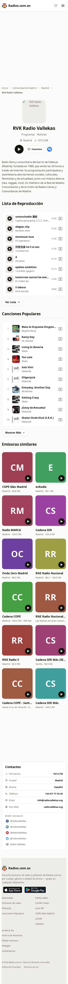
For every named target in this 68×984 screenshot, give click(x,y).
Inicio (5, 87)
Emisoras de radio (11, 902)
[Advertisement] (34, 49)
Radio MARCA (11, 530)
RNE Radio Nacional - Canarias (51, 616)
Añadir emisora (10, 940)
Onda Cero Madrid (15, 573)
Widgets (6, 945)
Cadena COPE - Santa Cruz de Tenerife (17, 703)
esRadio (41, 487)
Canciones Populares (13, 913)
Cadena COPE (11, 616)
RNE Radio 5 (10, 660)
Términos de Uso (31, 967)
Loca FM (39, 908)
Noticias (42, 134)
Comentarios (8, 950)
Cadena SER (44, 530)
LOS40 (38, 918)
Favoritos (37, 149)
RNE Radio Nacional (49, 573)
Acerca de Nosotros (12, 935)
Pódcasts (6, 908)
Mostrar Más (13, 432)
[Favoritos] (56, 5)
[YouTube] (60, 218)
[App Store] (12, 890)
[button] (17, 467)
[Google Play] (35, 890)
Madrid (45, 87)
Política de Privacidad (11, 967)
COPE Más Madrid (14, 487)
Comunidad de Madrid (24, 87)
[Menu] (63, 6)
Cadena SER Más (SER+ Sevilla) (51, 660)
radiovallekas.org (53, 806)
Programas (28, 134)
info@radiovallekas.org (50, 800)
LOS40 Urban (42, 902)
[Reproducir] (19, 149)
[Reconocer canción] (49, 149)
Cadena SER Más (47, 703)
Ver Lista (10, 302)
